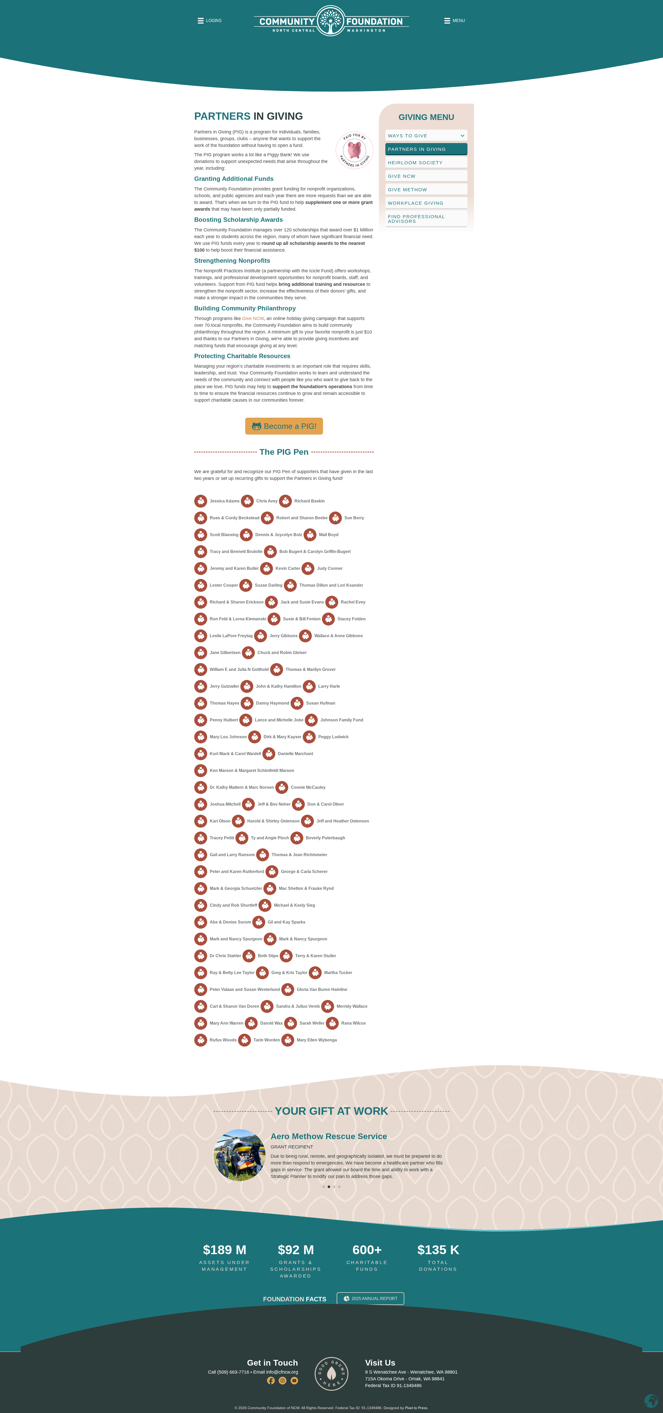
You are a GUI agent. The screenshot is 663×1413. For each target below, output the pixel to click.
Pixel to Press (416, 1408)
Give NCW (253, 318)
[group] (224, 1258)
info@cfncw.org (282, 1372)
